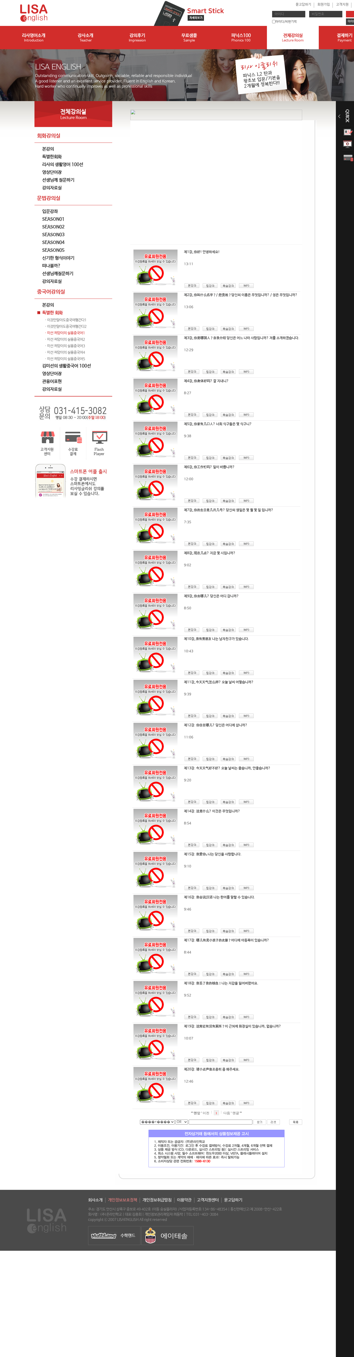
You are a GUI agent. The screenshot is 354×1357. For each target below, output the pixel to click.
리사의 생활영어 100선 (62, 164)
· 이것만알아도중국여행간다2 (66, 326)
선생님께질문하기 (57, 273)
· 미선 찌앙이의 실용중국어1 (65, 333)
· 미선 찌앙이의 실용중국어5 (65, 359)
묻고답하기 (303, 4)
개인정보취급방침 (157, 1200)
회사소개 (95, 1200)
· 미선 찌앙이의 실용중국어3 (65, 346)
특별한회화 (52, 156)
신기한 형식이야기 (58, 258)
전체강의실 (293, 38)
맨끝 (236, 1113)
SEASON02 (53, 227)
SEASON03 (53, 234)
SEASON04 (53, 242)
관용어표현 (52, 381)
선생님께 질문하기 (58, 180)
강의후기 (137, 38)
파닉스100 (241, 38)
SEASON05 (53, 250)
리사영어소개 (33, 38)
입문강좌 (50, 211)
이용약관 (184, 1200)
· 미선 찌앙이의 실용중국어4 (65, 352)
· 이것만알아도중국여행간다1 (66, 320)
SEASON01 (53, 219)
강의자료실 (52, 188)
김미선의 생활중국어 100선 (66, 366)
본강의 (48, 149)
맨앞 (196, 1113)
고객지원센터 (208, 1200)
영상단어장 (52, 172)
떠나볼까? (51, 266)
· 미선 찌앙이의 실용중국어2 (65, 339)
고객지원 (342, 4)
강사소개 (85, 38)
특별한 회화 (52, 312)
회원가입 (323, 4)
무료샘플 (189, 38)
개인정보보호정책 (122, 1200)
